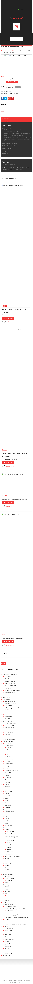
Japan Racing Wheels (10, 701)
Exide (6, 714)
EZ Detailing (8, 777)
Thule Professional (9, 921)
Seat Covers (8, 688)
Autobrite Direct (9, 763)
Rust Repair (10, 880)
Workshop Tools (9, 953)
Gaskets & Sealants (10, 854)
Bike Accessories (9, 811)
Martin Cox (7, 782)
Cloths (8, 749)
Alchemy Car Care (9, 759)
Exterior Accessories (10, 681)
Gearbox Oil (10, 847)
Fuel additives (10, 844)
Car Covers (8, 676)
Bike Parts (7, 821)
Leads (8, 897)
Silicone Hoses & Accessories (12, 690)
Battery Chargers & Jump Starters (13, 708)
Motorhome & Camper (11, 732)
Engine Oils (10, 842)
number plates (10, 831)
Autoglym (7, 766)
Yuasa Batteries (8, 719)
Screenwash (8, 863)
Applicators (10, 745)
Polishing (9, 754)
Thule (4, 902)
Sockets (7, 941)
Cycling (5, 809)
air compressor (8, 93)
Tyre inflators (24, 50)
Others (6, 789)
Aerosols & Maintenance (13, 838)
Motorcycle (8, 861)
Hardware (7, 937)
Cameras (7, 886)
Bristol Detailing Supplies (11, 770)
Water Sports (8, 926)
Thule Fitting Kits (9, 919)
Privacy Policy (20, 982)
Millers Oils (10, 851)
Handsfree (7, 891)
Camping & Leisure (8, 721)
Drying (8, 752)
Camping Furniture (9, 725)
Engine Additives (11, 840)
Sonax (6, 800)
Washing (9, 756)
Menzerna (7, 786)
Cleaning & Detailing (8, 741)
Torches (7, 950)
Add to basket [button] (9, 318)
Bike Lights (7, 816)
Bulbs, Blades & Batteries (9, 703)
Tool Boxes (8, 946)
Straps (8, 869)
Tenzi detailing (8, 805)
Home (2, 50)
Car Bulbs (7, 712)
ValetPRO (7, 807)
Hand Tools (8, 934)
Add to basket (12, 81)
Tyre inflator (15, 93)
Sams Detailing (8, 796)
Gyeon (6, 779)
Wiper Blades (8, 716)
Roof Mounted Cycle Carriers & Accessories (16, 917)
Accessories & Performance (12, 50)
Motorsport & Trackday (11, 685)
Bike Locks (7, 818)
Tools (6, 823)
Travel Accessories (10, 692)
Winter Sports (8, 930)
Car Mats (7, 678)
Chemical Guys (9, 773)
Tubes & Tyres (8, 825)
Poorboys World (9, 791)
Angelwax (7, 761)
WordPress (20, 980)
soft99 (6, 798)
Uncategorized (6, 955)
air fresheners (6, 697)
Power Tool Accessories (11, 939)
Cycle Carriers (8, 730)
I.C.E (6, 893)
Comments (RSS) (13, 982)
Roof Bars (7, 734)
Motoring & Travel (7, 827)
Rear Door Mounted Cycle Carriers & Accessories (18, 909)
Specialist (7, 944)
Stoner (6, 803)
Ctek (8, 709)
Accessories (8, 743)
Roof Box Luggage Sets (13, 914)
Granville (9, 849)
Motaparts (5, 980)
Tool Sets (7, 948)
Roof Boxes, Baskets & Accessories (14, 913)
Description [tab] (5, 118)
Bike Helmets (8, 814)
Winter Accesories (9, 872)
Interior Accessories (10, 683)
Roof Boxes (8, 737)
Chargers (7, 889)
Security (7, 865)
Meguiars (7, 784)
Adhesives (7, 876)
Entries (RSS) (25, 980)
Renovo (7, 793)
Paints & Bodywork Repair (9, 874)
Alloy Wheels (6, 699)
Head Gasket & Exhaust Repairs (13, 856)
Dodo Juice (8, 775)
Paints (6, 882)
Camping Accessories (10, 723)
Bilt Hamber (8, 768)
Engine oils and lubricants (11, 836)
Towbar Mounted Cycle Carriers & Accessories (17, 924)
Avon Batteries (8, 705)
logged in (11, 169)
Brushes (9, 747)
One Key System (9, 904)
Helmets (7, 858)
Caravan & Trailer (9, 727)
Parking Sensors (9, 900)
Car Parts (7, 829)
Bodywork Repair (9, 878)
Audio (8, 895)
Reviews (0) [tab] (5, 121)
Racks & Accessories (10, 906)
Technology (6, 885)
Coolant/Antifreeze (10, 833)
